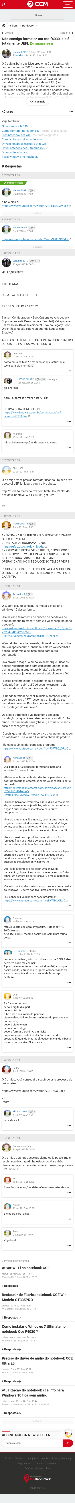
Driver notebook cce (14, 152)
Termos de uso (23, 1458)
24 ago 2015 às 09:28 (24, 1149)
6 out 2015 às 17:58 (23, 231)
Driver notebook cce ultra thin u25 (23, 148)
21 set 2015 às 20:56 (23, 437)
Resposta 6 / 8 (11, 586)
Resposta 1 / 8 (11, 175)
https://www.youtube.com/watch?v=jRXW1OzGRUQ (35, 748)
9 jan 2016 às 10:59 (23, 1234)
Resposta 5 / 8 (11, 515)
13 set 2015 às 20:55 (23, 1181)
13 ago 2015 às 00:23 (24, 264)
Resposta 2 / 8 (11, 219)
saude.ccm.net (37, 1488)
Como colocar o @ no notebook (22, 139)
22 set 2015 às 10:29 (23, 1208)
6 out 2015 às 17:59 (23, 194)
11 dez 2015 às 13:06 (24, 761)
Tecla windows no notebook (20, 156)
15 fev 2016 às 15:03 (23, 921)
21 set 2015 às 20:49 (23, 356)
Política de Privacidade (45, 1458)
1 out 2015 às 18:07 (23, 1071)
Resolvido (38, 43)
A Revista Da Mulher (45, 1463)
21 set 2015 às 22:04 (29, 382)
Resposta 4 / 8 (11, 460)
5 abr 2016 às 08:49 (23, 998)
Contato (65, 1458)
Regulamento (24, 1463)
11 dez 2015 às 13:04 (23, 597)
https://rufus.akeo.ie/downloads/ (23, 546)
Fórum (13, 25)
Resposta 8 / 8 (11, 1137)
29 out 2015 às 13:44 (23, 471)
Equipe (8, 1458)
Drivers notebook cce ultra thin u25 (24, 143)
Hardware (27, 25)
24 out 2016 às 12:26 (36, 55)
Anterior (9, 32)
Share (9, 111)
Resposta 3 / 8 (11, 252)
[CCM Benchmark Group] (37, 1478)
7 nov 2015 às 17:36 (23, 527)
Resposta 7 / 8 (11, 1059)
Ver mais (39, 101)
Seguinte (65, 32)
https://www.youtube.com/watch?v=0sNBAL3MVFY (35, 206)
